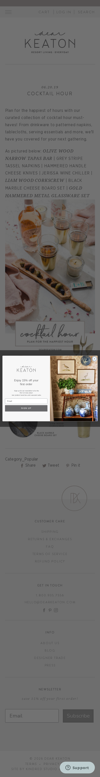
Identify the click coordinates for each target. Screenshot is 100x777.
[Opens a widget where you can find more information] (77, 768)
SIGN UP (26, 408)
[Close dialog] (94, 359)
